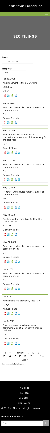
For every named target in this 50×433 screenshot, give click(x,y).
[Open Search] (46, 14)
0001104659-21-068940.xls (12, 234)
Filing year (7, 69)
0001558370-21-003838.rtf (8, 180)
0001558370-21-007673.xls (12, 261)
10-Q (5, 334)
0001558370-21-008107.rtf (8, 313)
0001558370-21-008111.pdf (5, 343)
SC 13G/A (7, 87)
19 (25, 356)
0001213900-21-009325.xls (12, 95)
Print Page (24, 388)
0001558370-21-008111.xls (12, 343)
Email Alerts (24, 403)
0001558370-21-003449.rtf (8, 152)
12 (33, 352)
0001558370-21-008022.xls (12, 289)
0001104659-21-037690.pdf (5, 123)
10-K (5, 144)
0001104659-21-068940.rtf (8, 234)
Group (5, 57)
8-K (4, 114)
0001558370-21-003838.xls (12, 180)
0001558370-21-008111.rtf (8, 343)
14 (43, 352)
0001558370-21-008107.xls (12, 313)
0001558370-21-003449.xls (12, 152)
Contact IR (24, 398)
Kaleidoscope (18, 364)
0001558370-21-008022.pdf (5, 289)
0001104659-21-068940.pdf (5, 234)
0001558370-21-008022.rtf (8, 289)
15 (4, 356)
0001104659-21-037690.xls (12, 123)
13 (38, 352)
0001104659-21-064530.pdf (5, 207)
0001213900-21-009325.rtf (8, 95)
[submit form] (46, 423)
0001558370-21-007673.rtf (8, 261)
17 (15, 356)
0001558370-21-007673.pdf (5, 261)
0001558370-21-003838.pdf (5, 180)
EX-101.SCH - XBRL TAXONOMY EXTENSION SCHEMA (19, 152)
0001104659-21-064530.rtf (8, 207)
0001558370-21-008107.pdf (5, 313)
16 (9, 356)
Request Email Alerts (12, 416)
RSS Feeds (24, 393)
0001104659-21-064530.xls (12, 207)
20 (30, 356)
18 (20, 356)
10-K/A (6, 304)
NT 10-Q (7, 225)
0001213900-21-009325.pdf (5, 95)
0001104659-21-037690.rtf (8, 123)
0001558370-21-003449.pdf (5, 152)
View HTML (15, 95)
